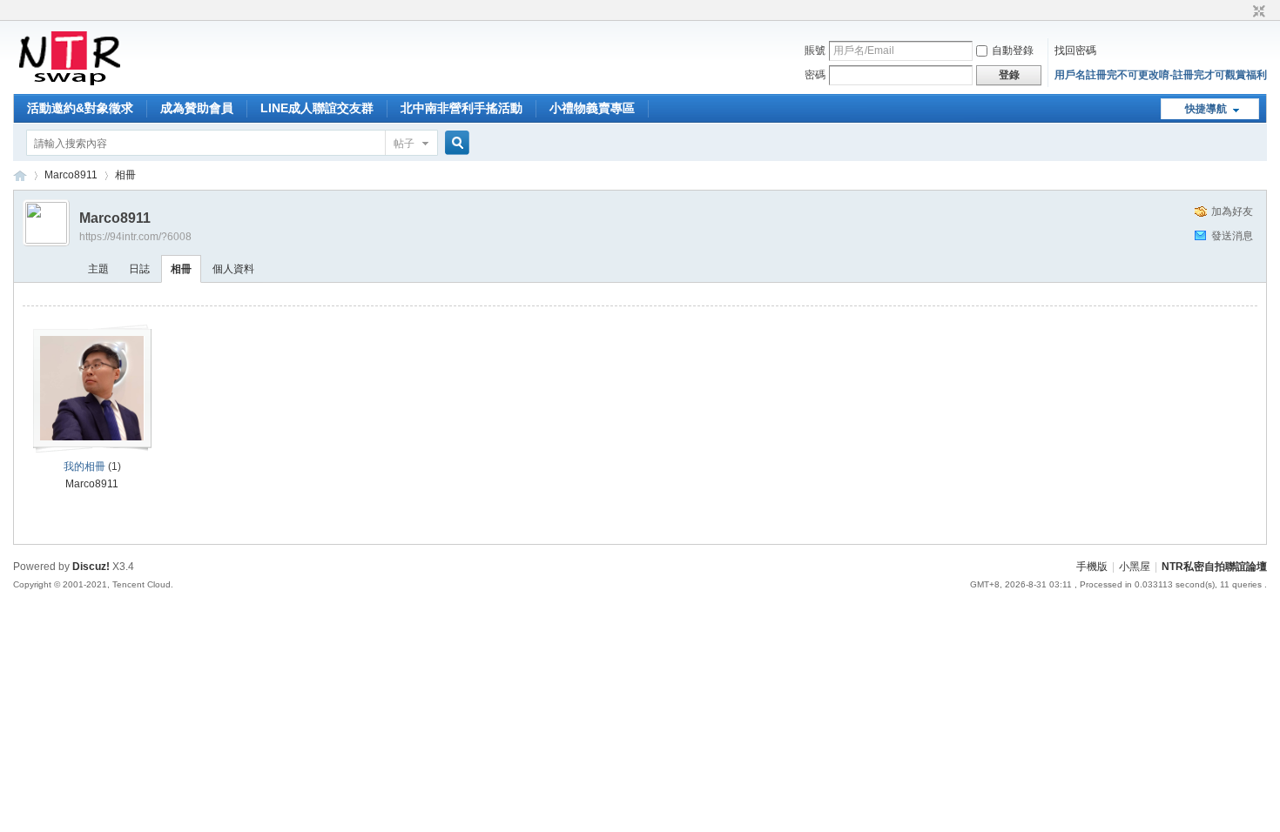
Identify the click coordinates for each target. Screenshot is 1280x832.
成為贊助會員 (196, 108)
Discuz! (91, 566)
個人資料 (233, 269)
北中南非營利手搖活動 (461, 108)
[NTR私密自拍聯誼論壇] (69, 83)
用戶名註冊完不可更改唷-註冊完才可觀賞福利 (1160, 75)
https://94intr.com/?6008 (135, 237)
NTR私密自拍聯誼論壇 (20, 175)
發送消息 (1232, 236)
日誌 (139, 269)
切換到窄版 (1257, 12)
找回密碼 (1075, 50)
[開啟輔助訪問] (1242, 12)
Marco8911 (71, 175)
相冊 (125, 175)
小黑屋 (1134, 566)
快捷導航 (1206, 109)
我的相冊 (84, 466)
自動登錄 (1013, 50)
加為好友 (1232, 211)
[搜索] (454, 143)
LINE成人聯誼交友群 (317, 108)
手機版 (1092, 566)
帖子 (404, 144)
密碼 (815, 75)
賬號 (815, 50)
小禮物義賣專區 (592, 108)
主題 (98, 269)
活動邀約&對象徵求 (80, 108)
